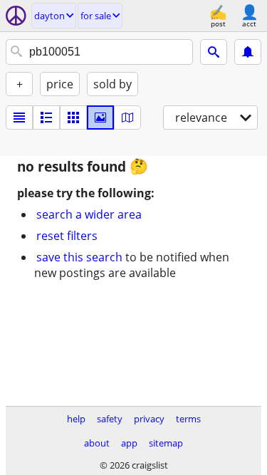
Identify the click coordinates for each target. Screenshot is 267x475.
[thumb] (46, 117)
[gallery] (100, 117)
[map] (127, 117)
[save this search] (247, 52)
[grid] (73, 117)
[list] (19, 117)
